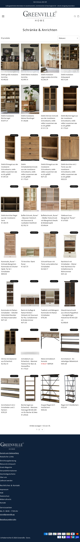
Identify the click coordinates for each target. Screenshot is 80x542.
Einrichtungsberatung (8, 461)
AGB (1, 493)
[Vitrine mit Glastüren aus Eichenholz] (10, 342)
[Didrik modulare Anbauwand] (70, 58)
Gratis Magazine (6, 467)
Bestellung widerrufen (8, 519)
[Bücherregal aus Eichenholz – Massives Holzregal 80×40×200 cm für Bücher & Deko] (30, 388)
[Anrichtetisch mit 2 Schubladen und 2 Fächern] (10, 388)
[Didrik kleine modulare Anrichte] (30, 58)
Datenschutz (4, 496)
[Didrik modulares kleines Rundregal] (30, 99)
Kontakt (3, 503)
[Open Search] (75, 16)
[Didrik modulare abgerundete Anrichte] (50, 58)
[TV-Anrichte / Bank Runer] (30, 245)
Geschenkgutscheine (7, 474)
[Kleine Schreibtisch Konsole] (50, 342)
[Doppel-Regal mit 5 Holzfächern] (50, 388)
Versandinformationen (8, 471)
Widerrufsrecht (5, 499)
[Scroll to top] (76, 538)
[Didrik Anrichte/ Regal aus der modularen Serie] (10, 198)
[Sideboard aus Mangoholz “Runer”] (70, 198)
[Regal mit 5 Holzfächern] (70, 388)
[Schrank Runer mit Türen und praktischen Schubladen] (50, 245)
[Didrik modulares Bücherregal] (10, 99)
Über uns (3, 477)
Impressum (4, 489)
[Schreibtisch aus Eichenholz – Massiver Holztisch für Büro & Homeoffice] (30, 342)
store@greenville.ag (7, 514)
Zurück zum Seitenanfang (9, 453)
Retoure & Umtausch (8, 464)
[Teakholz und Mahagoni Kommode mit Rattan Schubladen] (50, 293)
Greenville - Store (23, 538)
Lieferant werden (6, 480)
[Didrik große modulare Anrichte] (10, 58)
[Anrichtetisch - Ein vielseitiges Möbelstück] (70, 342)
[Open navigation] (10, 16)
